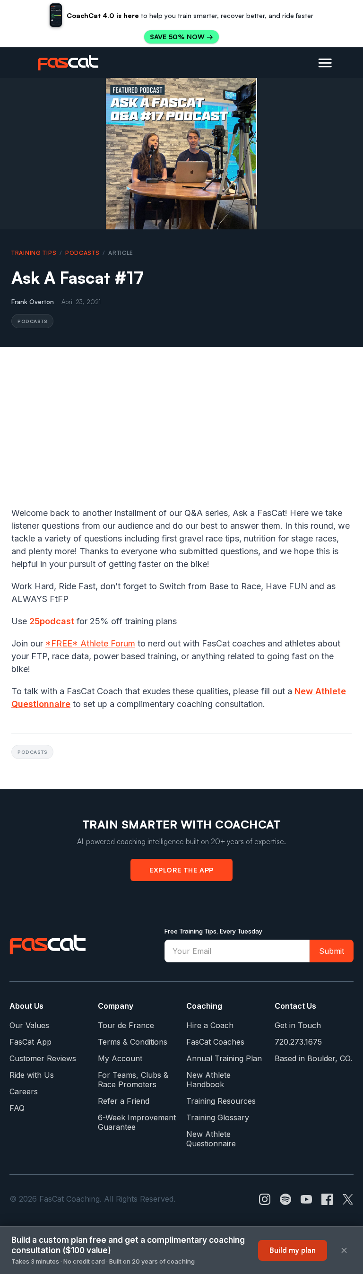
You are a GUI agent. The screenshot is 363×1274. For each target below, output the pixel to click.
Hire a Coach (209, 1025)
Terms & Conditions (132, 1042)
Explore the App (181, 869)
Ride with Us (31, 1075)
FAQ (17, 1108)
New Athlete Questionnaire (211, 1138)
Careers (23, 1091)
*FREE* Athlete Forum (90, 643)
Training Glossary (217, 1117)
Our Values (29, 1025)
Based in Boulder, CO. (313, 1058)
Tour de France (126, 1025)
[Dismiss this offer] (344, 1250)
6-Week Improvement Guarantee (137, 1122)
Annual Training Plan (224, 1058)
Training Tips (33, 252)
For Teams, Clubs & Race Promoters (133, 1079)
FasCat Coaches (215, 1042)
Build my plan (292, 1250)
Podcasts (82, 252)
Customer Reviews (42, 1058)
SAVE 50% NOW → (181, 37)
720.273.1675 (298, 1042)
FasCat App (30, 1042)
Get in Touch (298, 1025)
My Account (120, 1058)
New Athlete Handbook (208, 1079)
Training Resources (221, 1101)
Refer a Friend (123, 1101)
